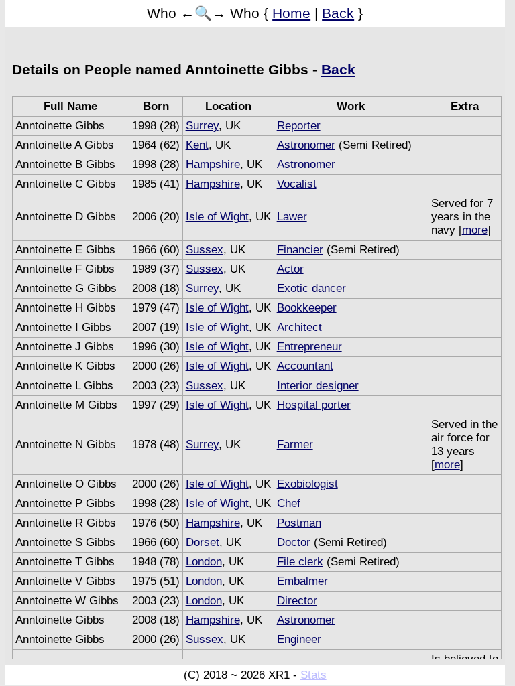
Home (291, 13)
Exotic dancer (311, 288)
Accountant (305, 366)
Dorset (202, 542)
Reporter (299, 125)
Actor (290, 269)
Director (297, 600)
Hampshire (213, 164)
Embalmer (302, 581)
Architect (299, 327)
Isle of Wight (217, 216)
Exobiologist (307, 484)
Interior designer (318, 385)
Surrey (202, 125)
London (204, 561)
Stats (313, 675)
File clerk (300, 561)
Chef (288, 503)
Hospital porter (314, 405)
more (475, 230)
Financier (300, 249)
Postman (299, 523)
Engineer (299, 639)
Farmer (295, 444)
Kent (197, 145)
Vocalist (297, 184)
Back (338, 13)
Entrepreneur (309, 346)
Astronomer (306, 145)
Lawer (292, 216)
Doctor (293, 542)
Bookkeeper (307, 307)
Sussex (204, 249)
